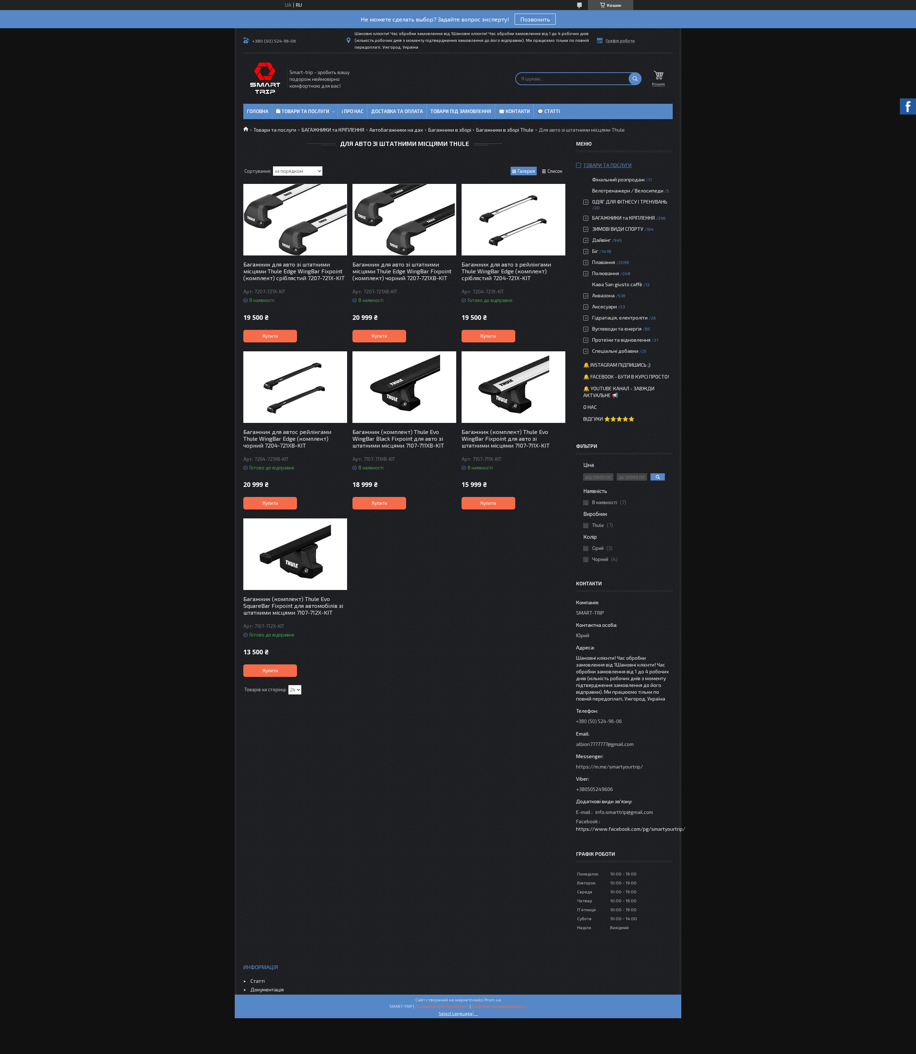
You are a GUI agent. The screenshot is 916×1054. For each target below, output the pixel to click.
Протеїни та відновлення (621, 340)
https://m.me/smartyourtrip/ (609, 766)
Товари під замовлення (460, 111)
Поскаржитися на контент (442, 1006)
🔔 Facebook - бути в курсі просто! (626, 377)
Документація (267, 989)
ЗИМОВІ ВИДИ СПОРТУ (617, 229)
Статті (257, 981)
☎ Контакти (514, 111)
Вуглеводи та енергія (617, 329)
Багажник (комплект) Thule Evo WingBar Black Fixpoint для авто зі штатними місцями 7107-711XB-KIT (398, 438)
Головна (257, 111)
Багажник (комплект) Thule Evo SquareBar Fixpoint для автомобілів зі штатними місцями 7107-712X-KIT (293, 605)
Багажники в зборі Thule (504, 130)
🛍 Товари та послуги (302, 111)
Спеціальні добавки (615, 351)
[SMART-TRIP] (265, 79)
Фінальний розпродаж (619, 179)
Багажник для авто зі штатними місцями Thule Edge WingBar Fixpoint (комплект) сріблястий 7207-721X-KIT (294, 271)
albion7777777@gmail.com (605, 744)
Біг (595, 251)
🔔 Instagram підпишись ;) (617, 365)
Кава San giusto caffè (617, 284)
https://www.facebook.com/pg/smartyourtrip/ (630, 829)
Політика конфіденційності (499, 1006)
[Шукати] (635, 78)
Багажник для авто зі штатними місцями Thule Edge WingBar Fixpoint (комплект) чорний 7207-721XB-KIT (402, 271)
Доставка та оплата (397, 111)
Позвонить (535, 19)
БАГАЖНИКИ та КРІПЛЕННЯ (333, 130)
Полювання (605, 273)
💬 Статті (548, 111)
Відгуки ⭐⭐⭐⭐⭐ (608, 419)
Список (554, 171)
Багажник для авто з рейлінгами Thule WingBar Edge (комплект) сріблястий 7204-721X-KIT (506, 271)
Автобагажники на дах (396, 130)
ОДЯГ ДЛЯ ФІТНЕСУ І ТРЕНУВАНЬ (629, 202)
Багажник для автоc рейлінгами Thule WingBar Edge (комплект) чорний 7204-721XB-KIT (287, 438)
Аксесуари (604, 306)
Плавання (603, 262)
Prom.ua (492, 999)
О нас (590, 407)
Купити (270, 336)
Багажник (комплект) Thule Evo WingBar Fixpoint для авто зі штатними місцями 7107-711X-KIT (506, 438)
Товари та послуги (274, 130)
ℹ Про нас (353, 111)
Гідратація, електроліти (620, 317)
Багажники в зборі (449, 130)
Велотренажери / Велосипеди (627, 190)
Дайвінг (601, 240)
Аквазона (603, 295)
